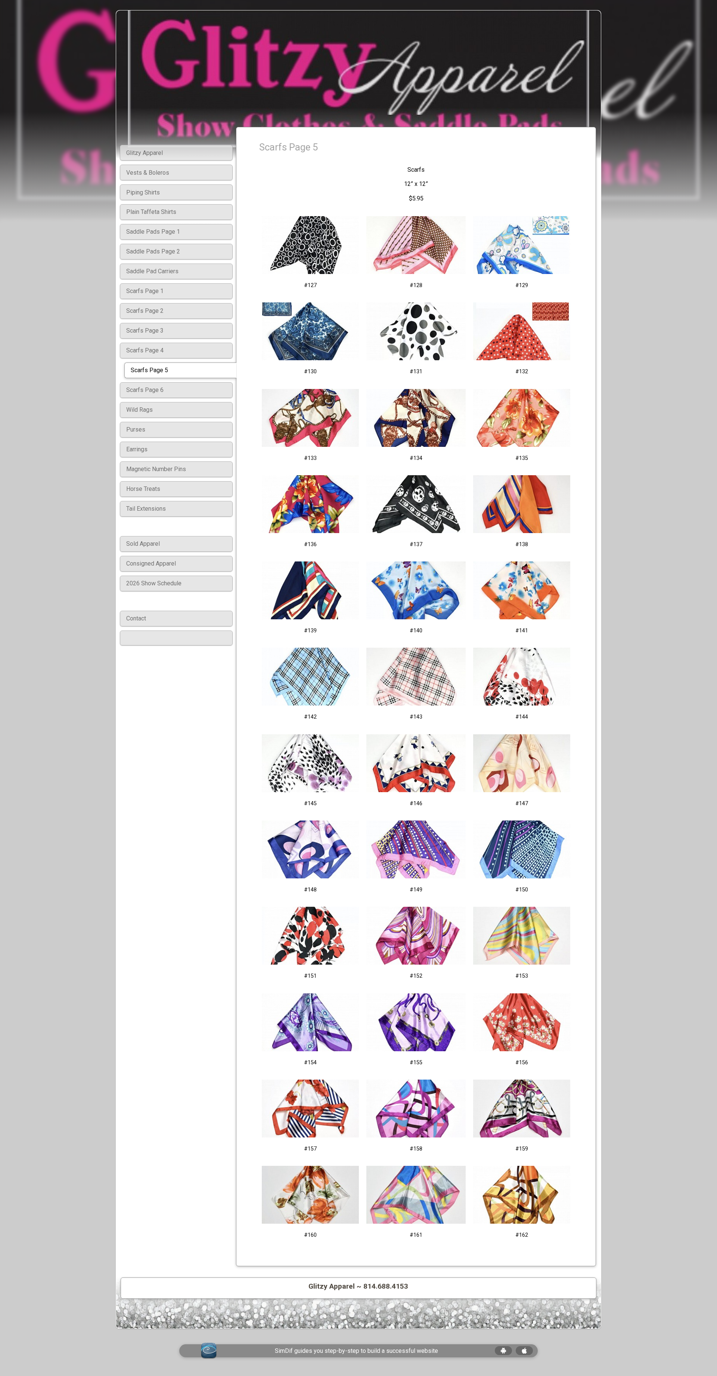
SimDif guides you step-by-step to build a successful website (356, 1350)
